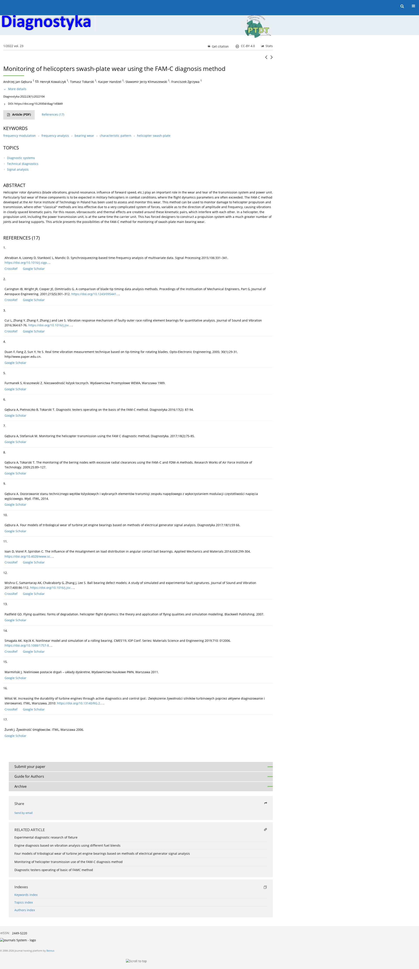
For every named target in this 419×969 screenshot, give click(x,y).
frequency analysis (55, 136)
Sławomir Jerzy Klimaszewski (146, 82)
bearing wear (84, 136)
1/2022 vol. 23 (13, 46)
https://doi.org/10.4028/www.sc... (29, 556)
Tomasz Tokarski (82, 82)
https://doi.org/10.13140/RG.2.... (80, 703)
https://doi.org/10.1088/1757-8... (28, 645)
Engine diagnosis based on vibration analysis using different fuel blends (67, 845)
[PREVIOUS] (266, 58)
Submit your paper (29, 766)
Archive (20, 786)
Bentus (50, 950)
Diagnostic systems (21, 158)
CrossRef (11, 269)
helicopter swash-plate (153, 136)
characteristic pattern (115, 136)
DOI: (35, 104)
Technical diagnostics (22, 164)
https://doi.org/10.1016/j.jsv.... (50, 325)
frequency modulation (19, 136)
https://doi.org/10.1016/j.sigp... (27, 262)
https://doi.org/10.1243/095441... (95, 294)
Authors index (24, 910)
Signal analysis (18, 169)
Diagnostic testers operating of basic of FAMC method (53, 870)
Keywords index (26, 895)
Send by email (23, 813)
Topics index (23, 902)
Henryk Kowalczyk (53, 82)
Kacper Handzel (109, 82)
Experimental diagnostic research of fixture (45, 837)
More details (17, 89)
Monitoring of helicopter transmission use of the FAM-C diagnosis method (68, 862)
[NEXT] (271, 58)
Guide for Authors (29, 776)
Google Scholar (34, 269)
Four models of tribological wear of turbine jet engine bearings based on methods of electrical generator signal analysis (102, 853)
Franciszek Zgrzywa (185, 82)
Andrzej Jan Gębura (17, 82)
